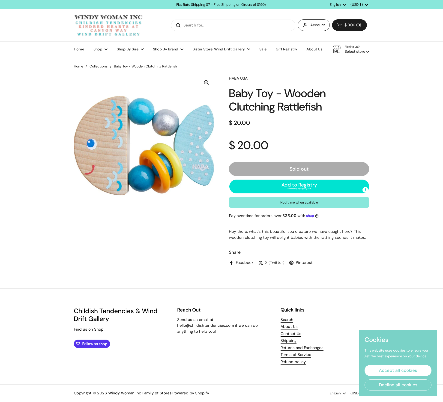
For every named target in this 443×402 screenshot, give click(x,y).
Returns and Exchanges (302, 347)
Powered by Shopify (190, 393)
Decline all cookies (398, 385)
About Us (289, 326)
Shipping (288, 340)
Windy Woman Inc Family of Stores (140, 393)
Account (317, 25)
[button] (349, 25)
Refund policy (293, 361)
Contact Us (291, 333)
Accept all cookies (398, 370)
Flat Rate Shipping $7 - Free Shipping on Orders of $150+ (221, 4)
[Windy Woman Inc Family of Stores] (108, 25)
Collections (99, 66)
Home (78, 66)
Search (287, 319)
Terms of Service (296, 354)
